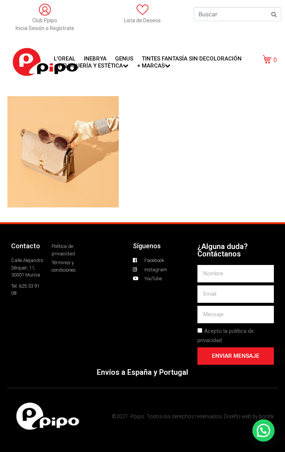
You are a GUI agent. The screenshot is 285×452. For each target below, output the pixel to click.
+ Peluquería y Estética (88, 65)
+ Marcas (151, 65)
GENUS (124, 58)
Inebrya (95, 58)
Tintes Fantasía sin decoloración (192, 58)
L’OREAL (64, 58)
